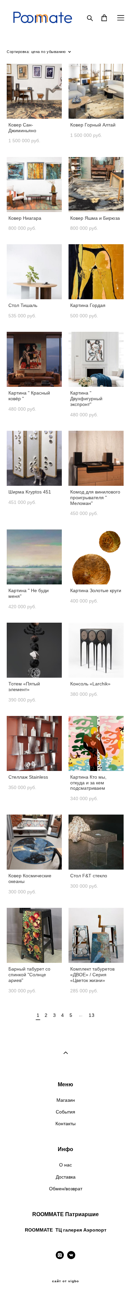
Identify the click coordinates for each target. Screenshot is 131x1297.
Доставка (66, 1177)
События (65, 1111)
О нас (65, 1165)
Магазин (65, 1100)
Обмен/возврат (65, 1188)
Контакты (65, 1123)
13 (91, 1015)
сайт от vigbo (65, 1281)
